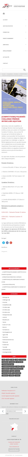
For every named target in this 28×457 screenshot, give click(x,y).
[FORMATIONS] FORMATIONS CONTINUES (11, 277)
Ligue (3, 334)
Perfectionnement (7, 339)
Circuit (4, 302)
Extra (3, 327)
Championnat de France (8, 366)
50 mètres (5, 312)
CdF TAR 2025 (20, 362)
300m (13, 359)
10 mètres (16, 74)
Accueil (3, 74)
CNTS (23, 366)
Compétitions (10, 74)
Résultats (4, 319)
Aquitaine (5, 362)
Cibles (18, 366)
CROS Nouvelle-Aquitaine (8, 398)
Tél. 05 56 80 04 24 (14, 446)
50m (8, 359)
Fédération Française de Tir (8, 390)
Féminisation (5, 349)
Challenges (5, 300)
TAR (3, 322)
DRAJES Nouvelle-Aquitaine (8, 393)
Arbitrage (4, 297)
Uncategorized (6, 352)
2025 (17, 359)
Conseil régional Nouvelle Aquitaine (10, 396)
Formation (5, 329)
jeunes (17, 371)
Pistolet (12, 375)
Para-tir (4, 337)
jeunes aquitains (7, 373)
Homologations (6, 332)
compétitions (6, 368)
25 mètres (5, 310)
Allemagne (22, 359)
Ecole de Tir (5, 324)
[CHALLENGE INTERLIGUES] (8, 284)
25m (4, 359)
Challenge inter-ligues (8, 364)
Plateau (4, 342)
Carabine (12, 362)
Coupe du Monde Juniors (17, 368)
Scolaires (4, 344)
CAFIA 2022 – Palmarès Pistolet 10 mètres (14, 212)
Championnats (6, 314)
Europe (12, 371)
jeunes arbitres (16, 373)
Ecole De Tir (5, 371)
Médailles (5, 375)
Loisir (3, 317)
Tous (3, 347)
